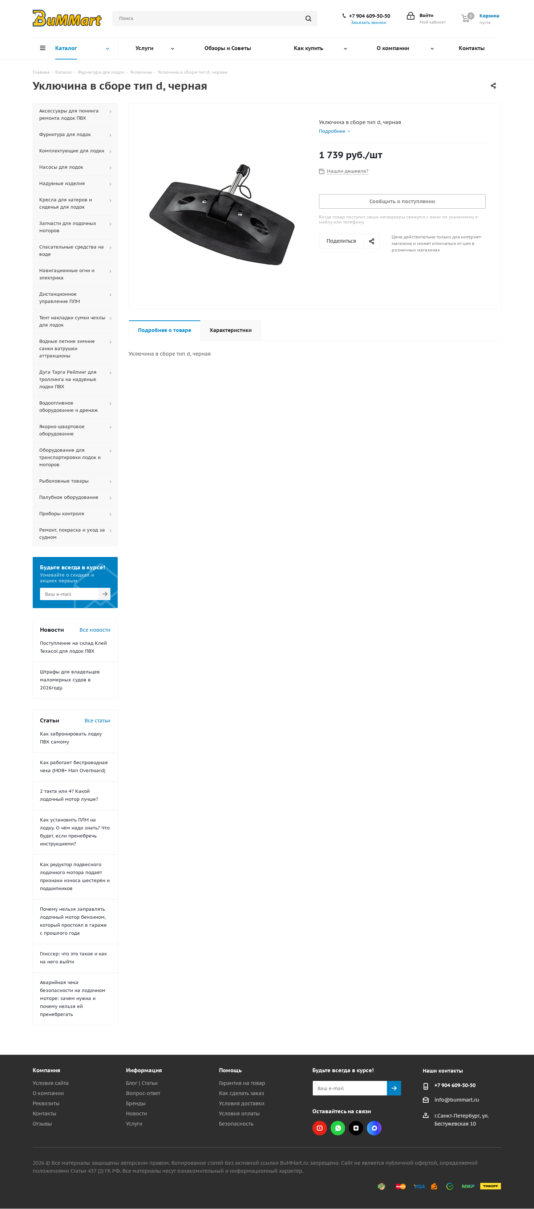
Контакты (44, 1113)
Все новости (95, 630)
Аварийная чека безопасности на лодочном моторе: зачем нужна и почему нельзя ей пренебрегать (72, 998)
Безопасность (236, 1123)
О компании (48, 1093)
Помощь (230, 1070)
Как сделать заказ (241, 1093)
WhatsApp (338, 1128)
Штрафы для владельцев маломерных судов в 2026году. (70, 680)
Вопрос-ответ (143, 1093)
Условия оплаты (239, 1113)
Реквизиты (46, 1103)
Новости (136, 1113)
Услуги (134, 1123)
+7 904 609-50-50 (369, 16)
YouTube (319, 1128)
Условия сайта (51, 1083)
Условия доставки (241, 1103)
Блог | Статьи (142, 1083)
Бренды (136, 1103)
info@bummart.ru (456, 1100)
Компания (46, 1070)
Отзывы (42, 1123)
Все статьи (97, 720)
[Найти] (308, 18)
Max (374, 1128)
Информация (144, 1070)
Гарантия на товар (242, 1083)
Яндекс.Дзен (356, 1128)
